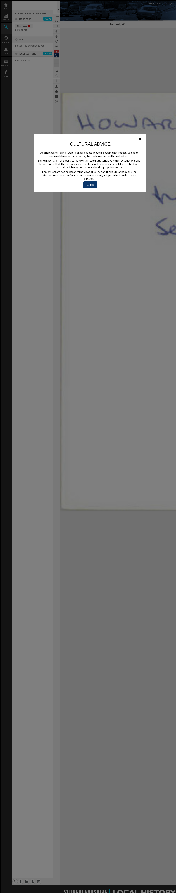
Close (90, 184)
